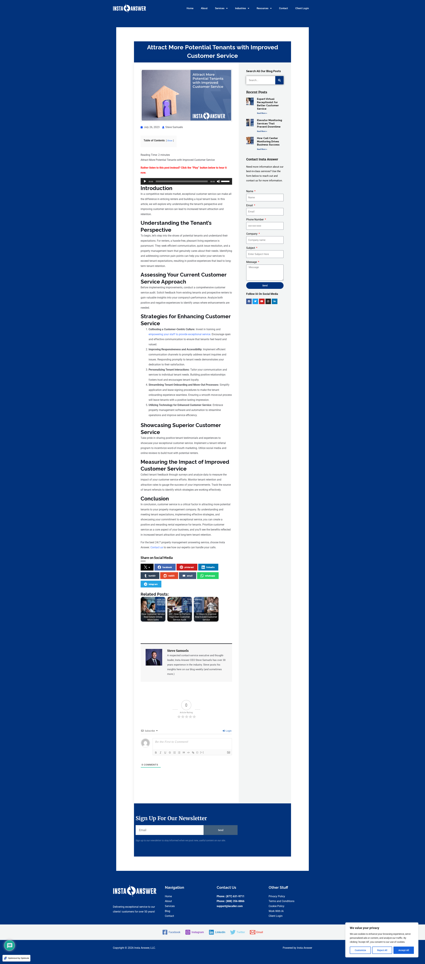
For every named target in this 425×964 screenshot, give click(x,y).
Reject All (382, 950)
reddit (171, 575)
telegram (153, 584)
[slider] (225, 181)
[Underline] (165, 753)
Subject (251, 247)
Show (169, 140)
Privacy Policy (277, 896)
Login (228, 730)
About (204, 8)
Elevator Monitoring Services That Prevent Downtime (269, 123)
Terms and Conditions (281, 901)
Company (252, 233)
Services (170, 906)
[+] (202, 752)
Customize (360, 950)
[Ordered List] (174, 753)
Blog (167, 911)
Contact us (156, 547)
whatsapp (210, 575)
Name (250, 191)
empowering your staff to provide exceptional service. (180, 334)
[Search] (279, 80)
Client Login (302, 8)
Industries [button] (240, 8)
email (190, 575)
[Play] (145, 181)
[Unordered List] (179, 753)
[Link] (193, 753)
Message (251, 262)
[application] (186, 181)
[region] (381, 939)
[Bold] (156, 753)
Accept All (403, 950)
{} (197, 752)
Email (250, 205)
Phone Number (255, 219)
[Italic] (160, 753)
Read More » (262, 113)
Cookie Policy (276, 906)
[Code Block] (188, 753)
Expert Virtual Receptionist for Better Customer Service (268, 103)
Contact (283, 8)
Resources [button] (262, 8)
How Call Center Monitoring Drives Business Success (268, 141)
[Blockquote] (183, 753)
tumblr (152, 575)
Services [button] (219, 8)
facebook (167, 567)
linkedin (210, 567)
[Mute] (218, 181)
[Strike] (170, 753)
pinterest (189, 567)
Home (190, 8)
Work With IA (276, 911)
